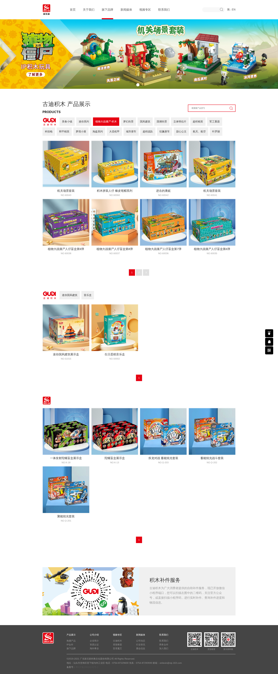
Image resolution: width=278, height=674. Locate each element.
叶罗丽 (216, 131)
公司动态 (140, 640)
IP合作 (70, 644)
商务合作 (163, 644)
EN (234, 9)
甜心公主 (181, 131)
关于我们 (88, 9)
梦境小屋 (81, 131)
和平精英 (64, 131)
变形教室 (117, 644)
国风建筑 (145, 121)
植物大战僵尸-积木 (106, 121)
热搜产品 (71, 640)
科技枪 (49, 131)
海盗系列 (98, 131)
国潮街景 (162, 121)
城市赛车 (131, 131)
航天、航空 (199, 131)
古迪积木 (117, 640)
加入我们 (163, 648)
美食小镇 (67, 121)
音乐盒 (88, 295)
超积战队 (148, 131)
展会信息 (140, 648)
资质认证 (94, 644)
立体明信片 (179, 121)
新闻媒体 (126, 9)
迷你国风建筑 (69, 295)
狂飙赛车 (164, 131)
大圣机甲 (114, 131)
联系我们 (164, 9)
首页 (73, 9)
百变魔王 (117, 648)
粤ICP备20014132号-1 (87, 667)
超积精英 (198, 121)
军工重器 (214, 121)
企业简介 (94, 640)
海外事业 (94, 648)
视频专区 (145, 9)
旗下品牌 (107, 9)
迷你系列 (84, 121)
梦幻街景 (128, 121)
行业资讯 (140, 644)
